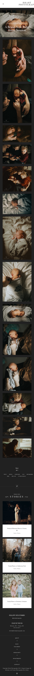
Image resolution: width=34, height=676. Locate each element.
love (23, 474)
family (5, 474)
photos (10, 474)
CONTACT (17, 664)
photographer (30, 474)
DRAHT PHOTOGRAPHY (25, 4)
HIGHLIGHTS (17, 652)
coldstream (17, 474)
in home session (22, 476)
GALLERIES (17, 646)
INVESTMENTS (17, 658)
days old (14, 476)
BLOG (17, 644)
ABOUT (17, 638)
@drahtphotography (17, 618)
